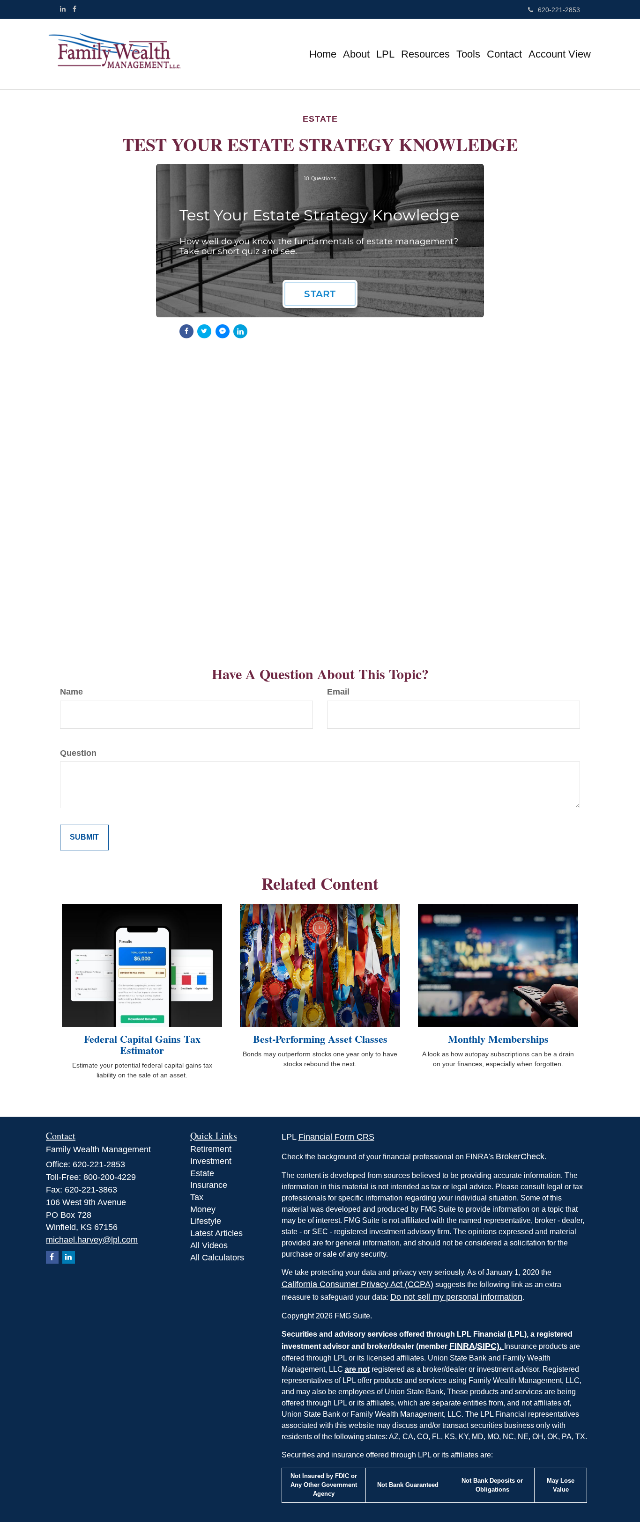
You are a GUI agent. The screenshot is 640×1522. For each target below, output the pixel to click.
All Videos (209, 1245)
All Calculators (217, 1257)
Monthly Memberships (498, 1038)
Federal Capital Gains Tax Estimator (142, 1044)
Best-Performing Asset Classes (320, 1038)
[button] (356, 54)
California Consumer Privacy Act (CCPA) (357, 1284)
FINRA (462, 1346)
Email (338, 691)
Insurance (208, 1185)
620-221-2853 (559, 10)
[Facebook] (74, 9)
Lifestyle (205, 1221)
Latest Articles (216, 1233)
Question (78, 753)
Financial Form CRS (336, 1137)
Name (71, 691)
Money (203, 1209)
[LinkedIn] (63, 9)
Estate (202, 1173)
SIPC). (490, 1346)
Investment (210, 1161)
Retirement (210, 1149)
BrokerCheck (520, 1156)
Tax (196, 1197)
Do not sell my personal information (456, 1297)
